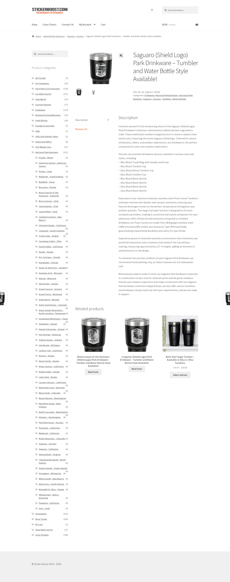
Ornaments (40, 513)
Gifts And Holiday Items (46, 136)
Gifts (37, 131)
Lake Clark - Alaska (48, 377)
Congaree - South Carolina (51, 230)
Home (38, 36)
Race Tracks (41, 519)
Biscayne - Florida (47, 187)
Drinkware (149, 95)
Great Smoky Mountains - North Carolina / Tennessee (52, 312)
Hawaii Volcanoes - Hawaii (52, 329)
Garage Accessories (44, 125)
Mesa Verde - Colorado (49, 393)
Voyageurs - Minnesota (50, 473)
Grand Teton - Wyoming (50, 294)
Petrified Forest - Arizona (51, 422)
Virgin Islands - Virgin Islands (53, 468)
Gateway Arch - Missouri (50, 273)
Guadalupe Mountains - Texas (53, 318)
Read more (93, 372)
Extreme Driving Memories (48, 115)
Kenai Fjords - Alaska (49, 361)
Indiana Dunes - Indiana (50, 340)
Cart (103, 24)
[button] (121, 55)
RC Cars (39, 524)
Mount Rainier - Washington (52, 398)
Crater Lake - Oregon (49, 236)
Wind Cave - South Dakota (51, 484)
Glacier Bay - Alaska (48, 283)
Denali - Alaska (46, 252)
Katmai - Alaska (46, 355)
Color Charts (49, 24)
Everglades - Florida (48, 262)
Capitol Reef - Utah (48, 211)
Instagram (152, 10)
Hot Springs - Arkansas (50, 334)
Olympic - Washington (50, 417)
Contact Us (68, 24)
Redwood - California (49, 433)
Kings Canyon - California (51, 366)
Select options (180, 375)
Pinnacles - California (49, 428)
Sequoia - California (48, 449)
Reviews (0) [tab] (81, 129)
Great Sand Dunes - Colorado (53, 305)
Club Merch (40, 99)
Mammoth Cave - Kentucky (52, 387)
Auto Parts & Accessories (47, 88)
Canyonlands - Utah (48, 206)
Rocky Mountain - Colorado (52, 438)
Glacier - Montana (47, 278)
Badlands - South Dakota (51, 176)
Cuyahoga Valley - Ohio (50, 241)
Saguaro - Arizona (75, 36)
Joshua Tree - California (50, 350)
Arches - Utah (45, 171)
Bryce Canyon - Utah (49, 201)
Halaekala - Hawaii (48, 324)
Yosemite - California (49, 503)
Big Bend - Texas (47, 182)
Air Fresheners (42, 83)
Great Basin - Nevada (49, 299)
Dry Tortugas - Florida (49, 257)
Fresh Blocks (41, 120)
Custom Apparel (43, 104)
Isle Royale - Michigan (49, 345)
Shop (34, 24)
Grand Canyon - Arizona (50, 289)
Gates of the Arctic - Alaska (52, 267)
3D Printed (40, 78)
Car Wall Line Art (43, 94)
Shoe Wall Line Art (44, 529)
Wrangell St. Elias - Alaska (51, 489)
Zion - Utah (44, 508)
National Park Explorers (54, 36)
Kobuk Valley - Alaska (49, 371)
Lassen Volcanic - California (52, 382)
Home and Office (43, 141)
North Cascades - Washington (53, 412)
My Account (85, 24)
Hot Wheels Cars (43, 147)
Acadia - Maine (46, 157)
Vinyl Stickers (42, 535)
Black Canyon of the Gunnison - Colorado (49, 194)
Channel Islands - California (52, 225)
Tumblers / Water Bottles (174, 99)
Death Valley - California (51, 246)
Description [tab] (81, 119)
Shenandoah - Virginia (50, 454)
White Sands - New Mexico (51, 478)
